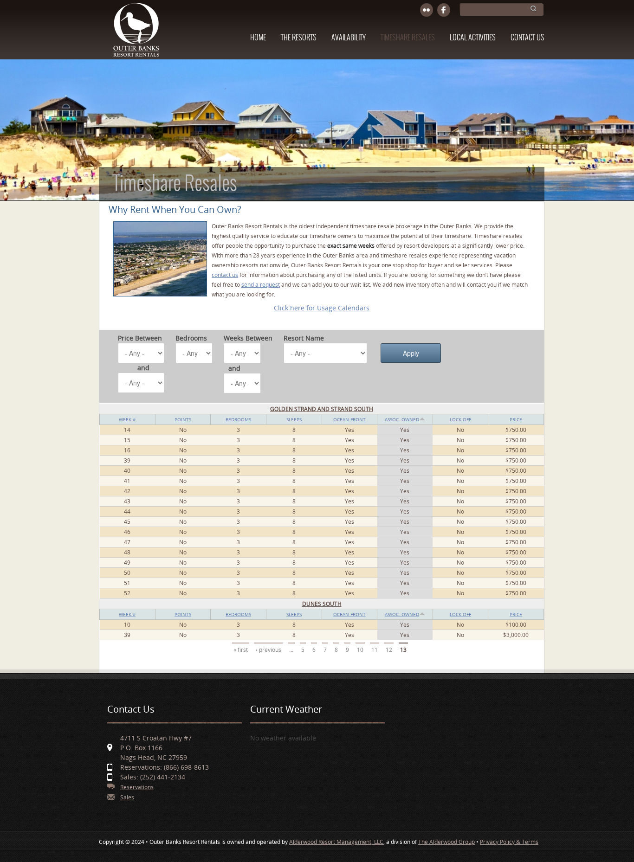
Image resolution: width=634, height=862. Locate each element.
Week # (127, 419)
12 (389, 650)
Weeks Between (248, 338)
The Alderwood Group (446, 842)
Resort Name (304, 338)
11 (374, 650)
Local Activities (473, 38)
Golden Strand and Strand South (321, 409)
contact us (225, 275)
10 (360, 650)
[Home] (136, 34)
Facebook (444, 10)
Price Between (140, 338)
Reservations (137, 787)
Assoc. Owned (402, 419)
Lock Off (460, 419)
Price (516, 419)
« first (240, 650)
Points (183, 419)
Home (258, 38)
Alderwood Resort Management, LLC (336, 842)
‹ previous (268, 650)
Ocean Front (349, 419)
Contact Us (527, 38)
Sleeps (294, 419)
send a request (260, 285)
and (143, 367)
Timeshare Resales (408, 38)
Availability (348, 38)
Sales (127, 797)
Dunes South (322, 604)
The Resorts (299, 38)
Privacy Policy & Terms (509, 842)
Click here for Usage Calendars (321, 307)
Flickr (427, 10)
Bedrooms (191, 338)
